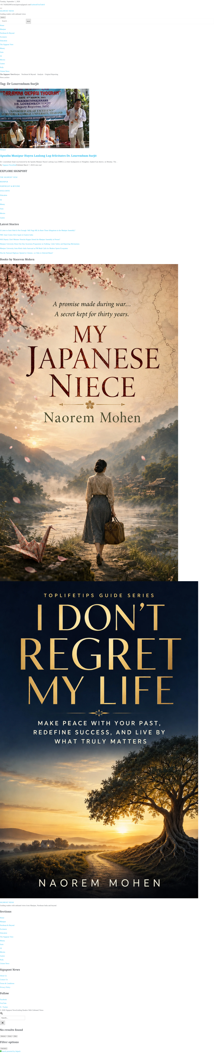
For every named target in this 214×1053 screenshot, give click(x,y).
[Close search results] (2, 1023)
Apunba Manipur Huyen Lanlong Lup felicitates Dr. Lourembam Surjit (48, 155)
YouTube (40, 5)
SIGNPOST (7, 11)
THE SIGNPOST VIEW (8, 177)
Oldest (15, 1036)
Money (2, 48)
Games (2, 64)
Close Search (3, 1048)
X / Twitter (4, 1007)
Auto (1, 52)
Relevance (3, 1036)
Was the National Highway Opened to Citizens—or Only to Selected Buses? (26, 253)
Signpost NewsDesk (9, 165)
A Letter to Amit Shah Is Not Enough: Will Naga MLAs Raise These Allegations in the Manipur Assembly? (37, 230)
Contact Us (4, 980)
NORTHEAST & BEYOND (10, 186)
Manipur (3, 29)
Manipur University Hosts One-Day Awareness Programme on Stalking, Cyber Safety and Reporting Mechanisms (39, 244)
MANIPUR (4, 182)
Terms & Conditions (7, 983)
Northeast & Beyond (7, 33)
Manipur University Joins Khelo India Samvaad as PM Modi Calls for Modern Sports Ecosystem (34, 248)
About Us (3, 976)
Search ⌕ (3, 17)
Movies (2, 60)
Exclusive (3, 37)
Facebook (33, 5)
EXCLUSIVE (5, 191)
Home (2, 25)
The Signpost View (6, 44)
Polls (1, 67)
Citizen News (4, 71)
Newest (9, 1036)
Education (3, 41)
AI (1, 56)
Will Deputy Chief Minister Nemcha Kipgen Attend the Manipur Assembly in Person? (30, 239)
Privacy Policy (5, 987)
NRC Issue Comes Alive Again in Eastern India (16, 235)
